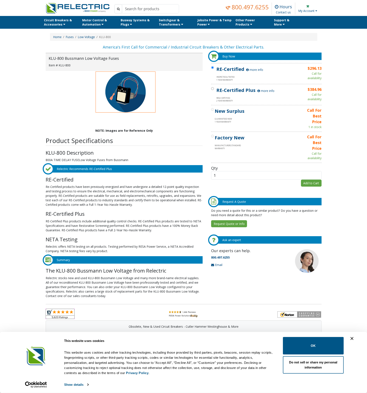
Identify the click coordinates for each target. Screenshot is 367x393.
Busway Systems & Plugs (135, 22)
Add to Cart (311, 183)
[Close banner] (351, 338)
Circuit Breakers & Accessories (58, 22)
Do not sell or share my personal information (313, 364)
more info (256, 70)
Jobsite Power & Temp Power (214, 22)
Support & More (281, 22)
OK (313, 345)
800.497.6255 (249, 7)
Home (57, 37)
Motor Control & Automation (94, 22)
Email (218, 265)
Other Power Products (245, 22)
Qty (214, 168)
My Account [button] (306, 11)
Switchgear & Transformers (170, 22)
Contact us (283, 12)
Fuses (70, 37)
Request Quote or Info (229, 224)
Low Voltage (86, 37)
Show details (73, 384)
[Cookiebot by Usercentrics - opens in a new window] (36, 385)
